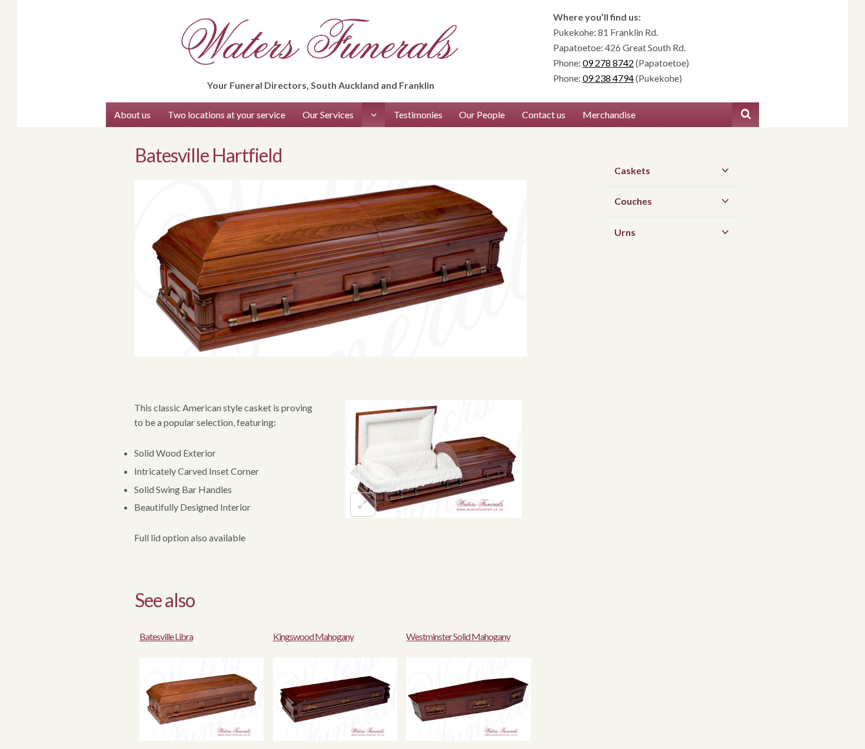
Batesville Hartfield (208, 155)
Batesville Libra (166, 636)
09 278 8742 (608, 62)
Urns (625, 232)
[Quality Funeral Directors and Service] (320, 43)
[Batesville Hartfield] (331, 277)
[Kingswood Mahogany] (335, 737)
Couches (633, 201)
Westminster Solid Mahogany (458, 636)
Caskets (632, 170)
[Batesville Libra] (201, 737)
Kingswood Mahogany (313, 636)
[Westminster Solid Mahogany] (468, 737)
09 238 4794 (608, 78)
